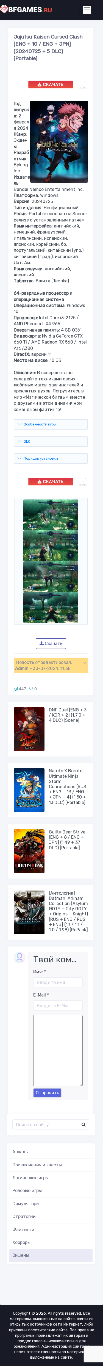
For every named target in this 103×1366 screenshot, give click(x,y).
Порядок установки (41, 458)
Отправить (47, 1092)
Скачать (53, 643)
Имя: (39, 971)
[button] (51, 665)
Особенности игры (40, 424)
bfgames (30, 9)
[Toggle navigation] (87, 9)
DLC (27, 441)
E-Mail (41, 995)
